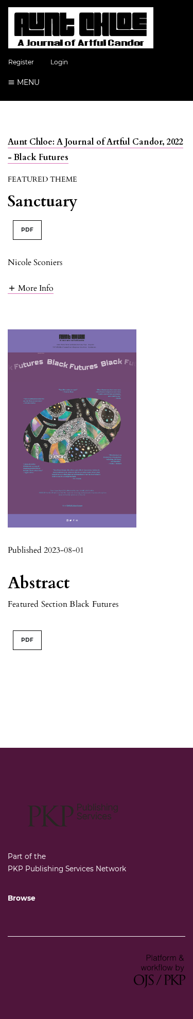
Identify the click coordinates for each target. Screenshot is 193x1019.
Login (59, 62)
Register (21, 62)
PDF (27, 229)
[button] (31, 288)
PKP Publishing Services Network (67, 869)
